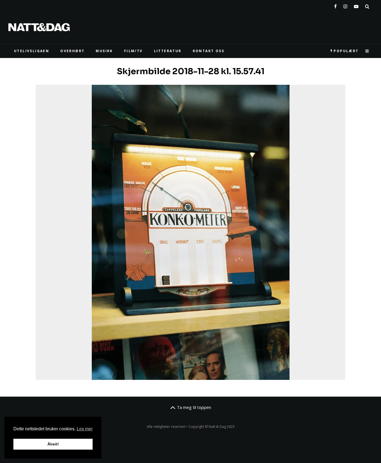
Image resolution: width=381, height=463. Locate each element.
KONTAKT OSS (208, 51)
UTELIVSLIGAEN (31, 51)
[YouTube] (356, 5)
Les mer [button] (85, 428)
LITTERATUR (168, 51)
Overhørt (72, 51)
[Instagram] (345, 5)
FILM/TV (133, 51)
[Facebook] (335, 5)
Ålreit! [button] (53, 444)
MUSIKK (104, 51)
